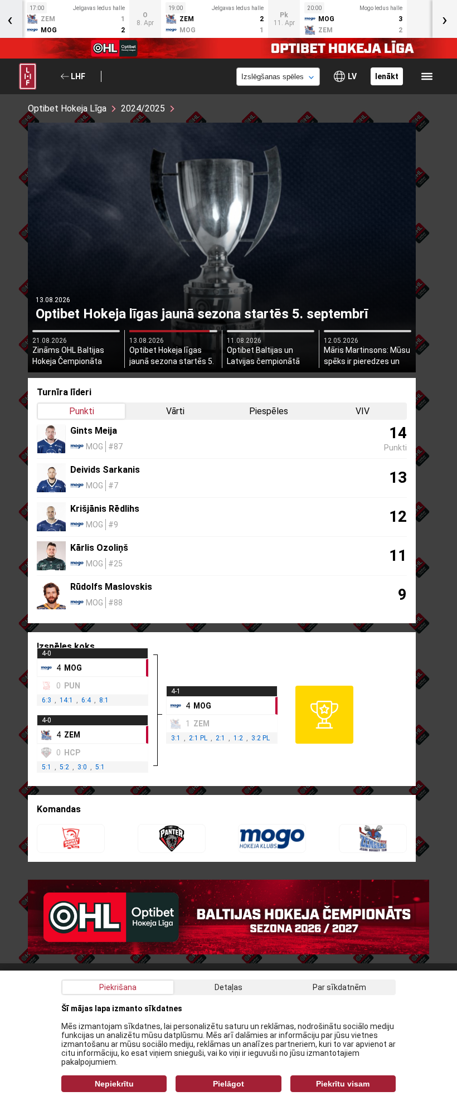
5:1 (46, 767)
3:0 (82, 767)
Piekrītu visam (343, 1083)
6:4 (86, 700)
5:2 (64, 767)
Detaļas (228, 987)
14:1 (66, 700)
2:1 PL (198, 738)
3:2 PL (260, 738)
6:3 (46, 700)
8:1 (104, 700)
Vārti (175, 411)
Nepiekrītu (114, 1083)
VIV (363, 411)
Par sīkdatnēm (339, 987)
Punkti (81, 411)
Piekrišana (118, 987)
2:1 (220, 738)
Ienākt (386, 76)
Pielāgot (228, 1083)
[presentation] (444, 19)
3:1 (176, 738)
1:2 (238, 738)
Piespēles (268, 411)
